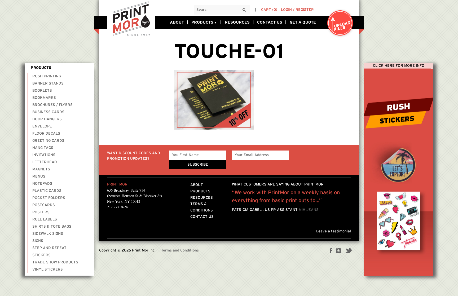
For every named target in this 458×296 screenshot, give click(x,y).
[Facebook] (331, 251)
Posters (41, 212)
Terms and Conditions (180, 250)
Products (202, 22)
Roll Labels (44, 219)
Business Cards (48, 112)
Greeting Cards (48, 141)
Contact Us (269, 22)
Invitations (43, 155)
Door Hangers (47, 119)
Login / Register (297, 10)
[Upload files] (340, 23)
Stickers (41, 255)
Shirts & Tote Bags (51, 226)
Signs (37, 241)
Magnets (41, 169)
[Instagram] (338, 251)
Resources (237, 22)
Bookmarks (44, 98)
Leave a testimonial (333, 231)
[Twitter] (349, 251)
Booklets (42, 90)
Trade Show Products (55, 262)
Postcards (43, 205)
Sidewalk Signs (47, 234)
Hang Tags (42, 148)
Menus (38, 176)
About (177, 22)
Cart (269, 10)
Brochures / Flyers (52, 105)
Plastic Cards (46, 191)
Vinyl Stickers (47, 269)
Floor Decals (46, 133)
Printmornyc (131, 18)
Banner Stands (48, 83)
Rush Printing (46, 76)
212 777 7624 (117, 206)
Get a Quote (303, 22)
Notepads (42, 183)
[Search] (244, 10)
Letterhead (44, 162)
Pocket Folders (48, 198)
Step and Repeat (49, 248)
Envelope (42, 126)
